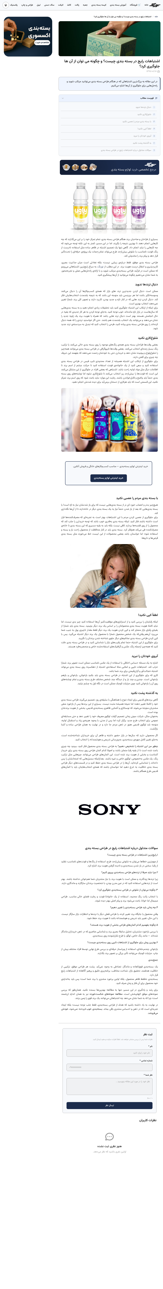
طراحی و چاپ (27, 5)
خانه (146, 5)
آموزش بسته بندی (118, 5)
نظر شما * (148, 1075)
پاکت (77, 5)
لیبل (38, 5)
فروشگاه (134, 5)
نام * (150, 1046)
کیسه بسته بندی (98, 5)
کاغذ (69, 5)
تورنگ (100, 267)
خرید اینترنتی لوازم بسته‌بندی (108, 478)
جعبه (85, 5)
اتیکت (60, 5)
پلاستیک (14, 5)
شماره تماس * (146, 1060)
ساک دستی (49, 5)
